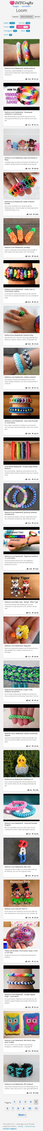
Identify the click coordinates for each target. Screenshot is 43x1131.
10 (29, 1108)
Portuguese (10, 31)
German (24, 23)
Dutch (22, 27)
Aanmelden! (26, 6)
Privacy (20, 1126)
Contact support (10, 1129)
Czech (7, 35)
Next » (22, 1114)
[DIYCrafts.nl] (21, 2)
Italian (25, 31)
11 (36, 1108)
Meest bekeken (26, 17)
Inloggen (16, 6)
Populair (15, 17)
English (8, 23)
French (9, 27)
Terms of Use (30, 1126)
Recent (37, 17)
